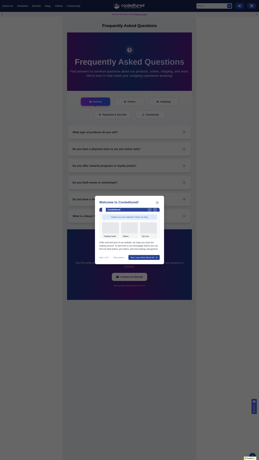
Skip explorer (119, 257)
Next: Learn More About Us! (142, 257)
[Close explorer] (157, 202)
